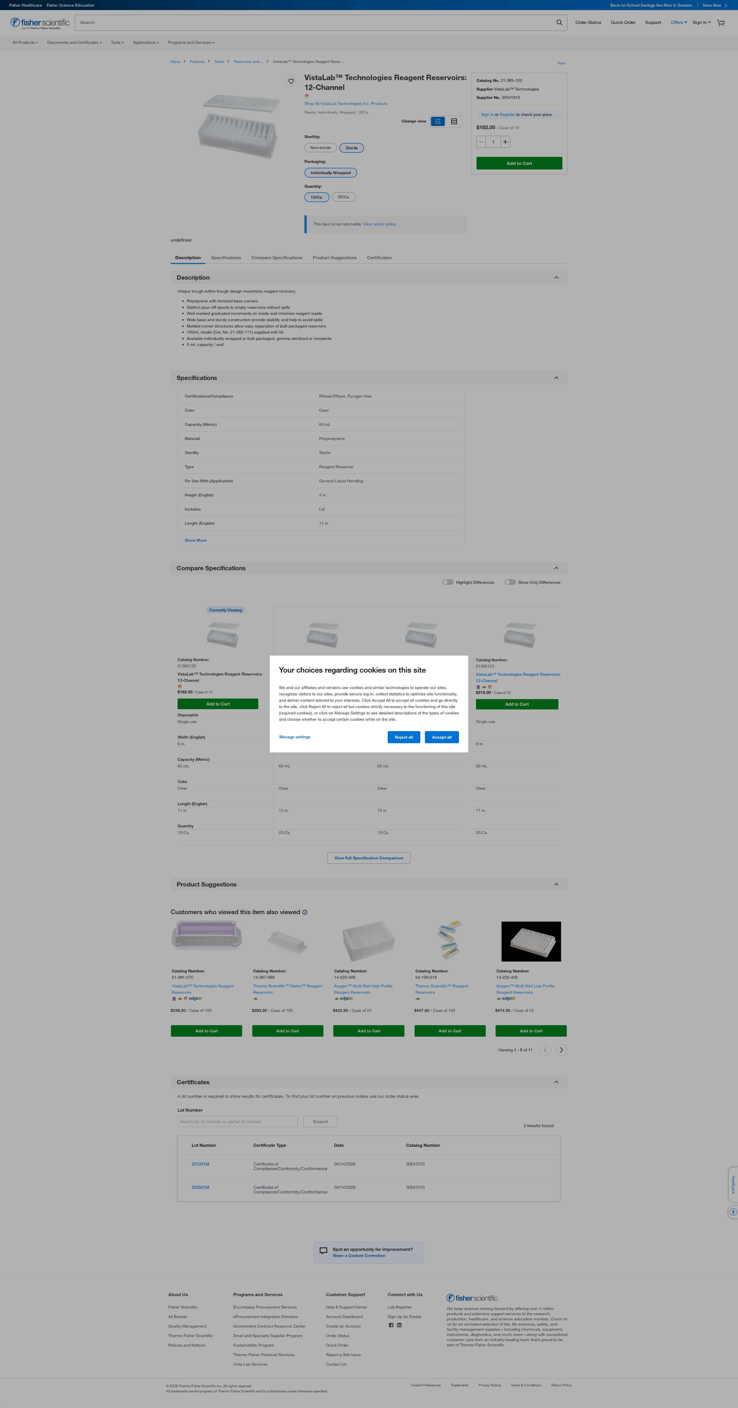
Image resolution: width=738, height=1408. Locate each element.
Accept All (442, 737)
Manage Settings (294, 736)
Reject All (404, 737)
